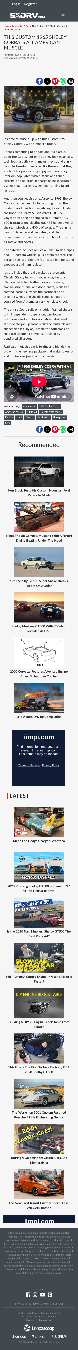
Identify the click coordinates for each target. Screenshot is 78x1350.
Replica (9, 417)
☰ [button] (63, 16)
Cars (27, 26)
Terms (36, 1304)
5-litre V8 (32, 412)
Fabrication (43, 417)
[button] (39, 81)
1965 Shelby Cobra (49, 406)
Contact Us (47, 1304)
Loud (19, 417)
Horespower (59, 417)
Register (30, 4)
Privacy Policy (23, 1304)
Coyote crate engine (51, 412)
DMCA (58, 1304)
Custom (30, 417)
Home (7, 26)
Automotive (17, 26)
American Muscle (14, 412)
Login (16, 4)
